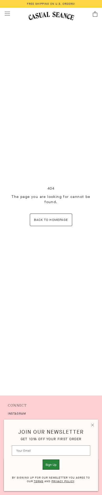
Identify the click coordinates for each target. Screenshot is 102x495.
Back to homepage (51, 220)
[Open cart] (95, 14)
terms (38, 481)
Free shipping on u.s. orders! (51, 3)
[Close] (92, 425)
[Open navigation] (7, 13)
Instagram (17, 414)
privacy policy (63, 481)
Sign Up (51, 465)
